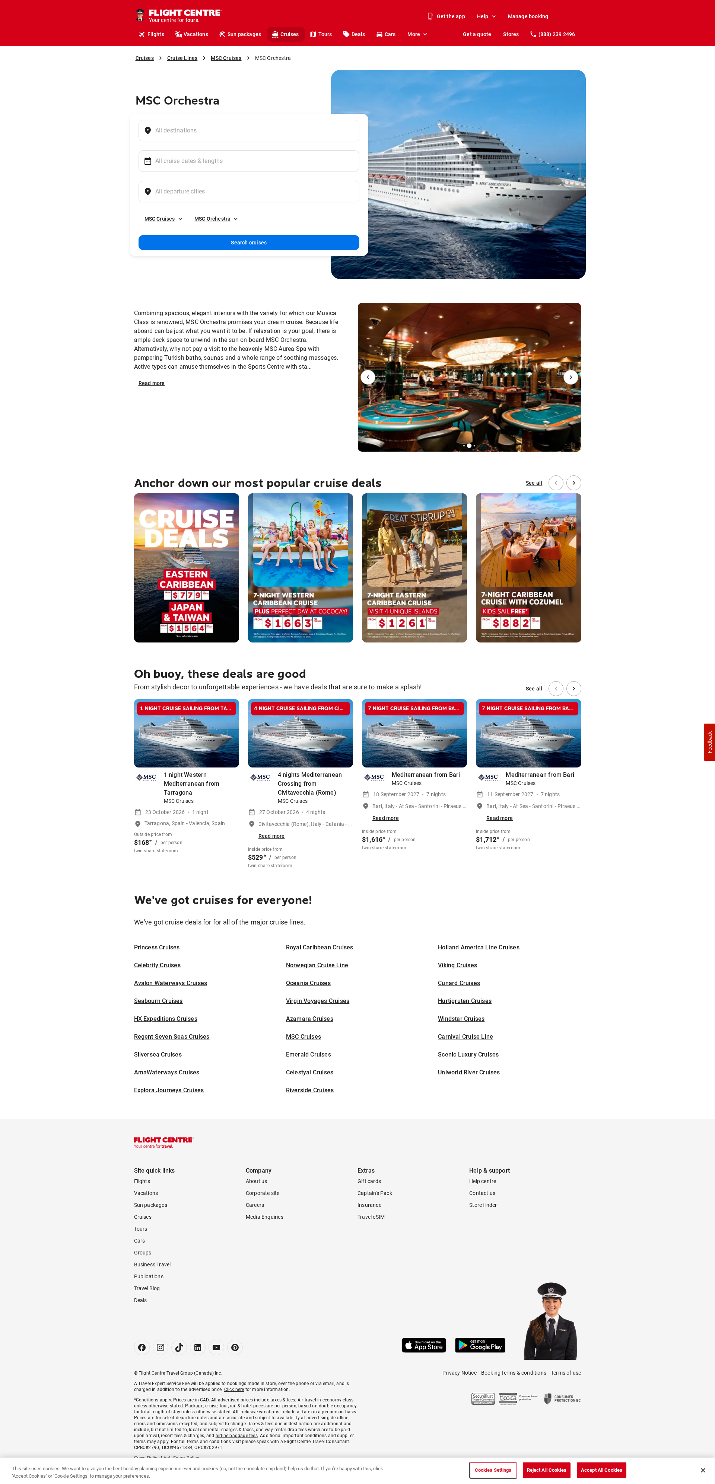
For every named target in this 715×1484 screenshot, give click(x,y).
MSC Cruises (159, 219)
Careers (255, 1205)
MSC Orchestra (212, 219)
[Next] (570, 377)
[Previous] (367, 377)
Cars (390, 34)
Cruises (289, 34)
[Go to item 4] (474, 446)
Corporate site (263, 1193)
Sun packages (244, 34)
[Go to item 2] (464, 446)
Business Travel (152, 1264)
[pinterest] (235, 1347)
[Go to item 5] (477, 445)
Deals (358, 34)
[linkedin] (198, 1347)
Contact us (482, 1193)
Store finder (483, 1205)
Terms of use (566, 1373)
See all (534, 483)
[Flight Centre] (164, 1142)
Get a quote (477, 34)
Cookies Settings (493, 1470)
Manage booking (528, 16)
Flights (155, 34)
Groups (143, 1253)
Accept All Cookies (601, 1470)
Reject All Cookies (546, 1470)
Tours (325, 34)
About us (256, 1181)
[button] (709, 742)
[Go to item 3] (469, 445)
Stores (511, 34)
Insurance (369, 1205)
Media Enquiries (264, 1217)
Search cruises (249, 243)
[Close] (703, 1470)
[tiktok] (179, 1347)
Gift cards (369, 1181)
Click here (234, 1389)
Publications (148, 1276)
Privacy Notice (459, 1373)
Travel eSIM (371, 1217)
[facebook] (142, 1347)
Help (483, 16)
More (413, 34)
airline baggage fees (237, 1435)
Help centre (482, 1181)
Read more (152, 383)
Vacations (196, 34)
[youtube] (216, 1347)
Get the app (451, 16)
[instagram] (160, 1347)
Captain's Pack (375, 1193)
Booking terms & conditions (513, 1373)
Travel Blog (147, 1288)
